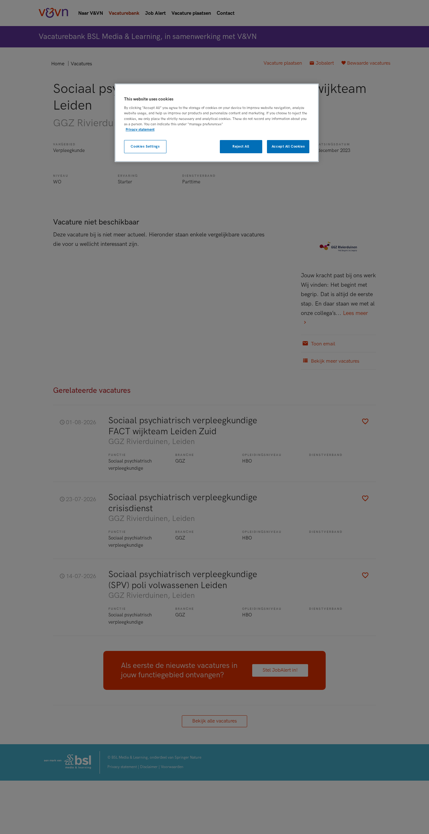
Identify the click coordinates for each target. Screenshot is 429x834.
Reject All (240, 146)
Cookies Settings (145, 146)
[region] (217, 123)
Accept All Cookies (288, 146)
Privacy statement (140, 129)
